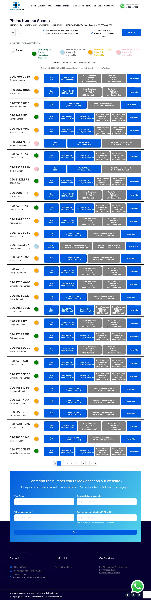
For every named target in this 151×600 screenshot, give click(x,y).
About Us (41, 6)
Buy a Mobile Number (108, 570)
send (75, 532)
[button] (13, 32)
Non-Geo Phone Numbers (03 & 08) (62, 33)
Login (100, 6)
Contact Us (91, 6)
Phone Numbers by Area (109, 572)
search (132, 32)
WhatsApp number (23, 512)
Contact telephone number (90, 496)
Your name (19, 496)
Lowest (104, 36)
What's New (109, 6)
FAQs (75, 6)
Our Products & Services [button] (58, 6)
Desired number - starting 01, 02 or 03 (94, 512)
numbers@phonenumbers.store (28, 571)
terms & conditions (63, 567)
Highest (110, 33)
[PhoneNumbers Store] (17, 6)
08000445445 (20, 567)
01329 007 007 (132, 7)
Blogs (81, 6)
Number (98, 33)
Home (33, 6)
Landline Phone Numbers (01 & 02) (62, 30)
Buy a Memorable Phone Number (113, 567)
